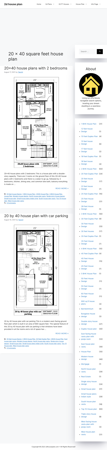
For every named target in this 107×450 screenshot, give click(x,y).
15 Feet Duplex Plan (89, 136)
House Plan (80, 4)
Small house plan (10, 198)
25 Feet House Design (87, 200)
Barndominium (87, 309)
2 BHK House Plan (42, 194)
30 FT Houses (64, 4)
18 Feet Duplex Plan (89, 156)
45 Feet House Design (87, 267)
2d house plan (13, 4)
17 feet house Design (87, 150)
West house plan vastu (16, 201)
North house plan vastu (37, 196)
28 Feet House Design (87, 207)
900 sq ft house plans (88, 302)
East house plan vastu (88, 345)
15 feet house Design (87, 142)
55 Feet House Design (87, 287)
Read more (61, 188)
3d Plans (48, 4)
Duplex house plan (89, 329)
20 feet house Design (14, 194)
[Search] (100, 51)
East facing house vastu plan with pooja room (88, 336)
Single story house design (55, 196)
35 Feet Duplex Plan (89, 236)
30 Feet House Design (87, 225)
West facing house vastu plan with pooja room (89, 424)
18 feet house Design (87, 162)
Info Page (94, 4)
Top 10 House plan (89, 409)
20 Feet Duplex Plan (43, 339)
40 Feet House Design (87, 259)
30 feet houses (87, 231)
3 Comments (11, 203)
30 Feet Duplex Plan (89, 219)
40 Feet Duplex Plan (89, 254)
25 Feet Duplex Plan (89, 194)
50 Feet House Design (87, 279)
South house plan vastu (47, 198)
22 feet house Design (87, 187)
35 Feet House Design (87, 242)
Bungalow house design (88, 315)
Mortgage (85, 364)
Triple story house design (88, 415)
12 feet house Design (87, 130)
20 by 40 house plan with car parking (36, 216)
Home (39, 4)
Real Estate (86, 377)
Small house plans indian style (27, 198)
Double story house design (89, 322)
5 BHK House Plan (89, 274)
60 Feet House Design (87, 295)
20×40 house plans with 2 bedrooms (35, 68)
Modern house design (20, 196)
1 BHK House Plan (28, 194)
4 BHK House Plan (89, 249)
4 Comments (11, 348)
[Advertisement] (53, 25)
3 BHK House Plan (55, 194)
